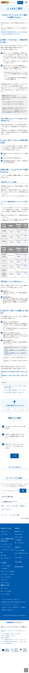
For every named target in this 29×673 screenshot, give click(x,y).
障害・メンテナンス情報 (6, 591)
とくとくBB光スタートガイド (7, 544)
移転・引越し (3, 555)
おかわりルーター (4, 579)
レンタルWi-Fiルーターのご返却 (7, 549)
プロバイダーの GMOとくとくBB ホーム (10, 599)
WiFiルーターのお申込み (6, 546)
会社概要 (3, 610)
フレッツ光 (18, 562)
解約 (2, 552)
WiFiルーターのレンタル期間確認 (7, 571)
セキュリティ (15, 604)
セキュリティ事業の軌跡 (6, 643)
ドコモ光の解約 (4, 568)
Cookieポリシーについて (6, 607)
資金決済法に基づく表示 (19, 602)
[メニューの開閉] (26, 2)
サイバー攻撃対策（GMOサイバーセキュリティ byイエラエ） (13, 639)
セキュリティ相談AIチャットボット (8, 635)
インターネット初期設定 (6, 565)
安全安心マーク (16, 607)
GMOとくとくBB (6, 528)
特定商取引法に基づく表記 (7, 602)
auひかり (17, 547)
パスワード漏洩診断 (5, 633)
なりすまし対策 (22, 641)
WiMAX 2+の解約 (18, 534)
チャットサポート (4, 588)
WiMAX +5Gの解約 (18, 537)
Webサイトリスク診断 (15, 633)
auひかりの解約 (18, 557)
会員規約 (23, 607)
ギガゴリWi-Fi (19, 566)
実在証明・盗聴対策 (5, 637)
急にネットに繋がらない (6, 558)
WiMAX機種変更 (18, 539)
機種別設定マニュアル (19, 531)
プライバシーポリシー (6, 604)
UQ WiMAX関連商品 (6, 112)
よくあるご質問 (11, 515)
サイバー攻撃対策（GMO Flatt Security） (9, 641)
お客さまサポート (4, 531)
